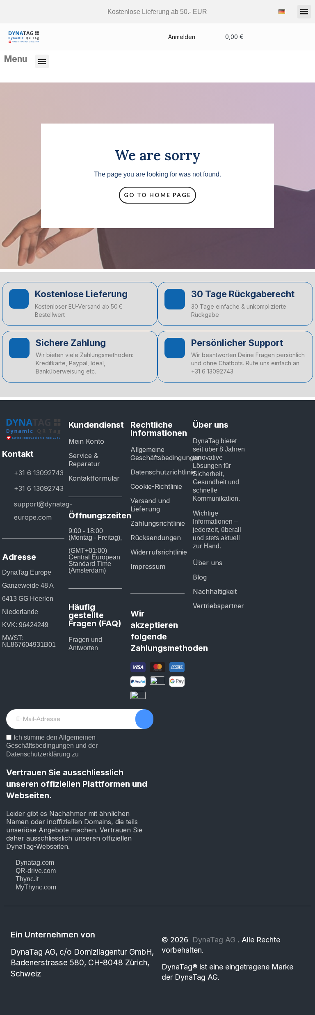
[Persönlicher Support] (174, 348)
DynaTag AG (214, 939)
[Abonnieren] (144, 719)
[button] (304, 11)
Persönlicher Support (237, 342)
